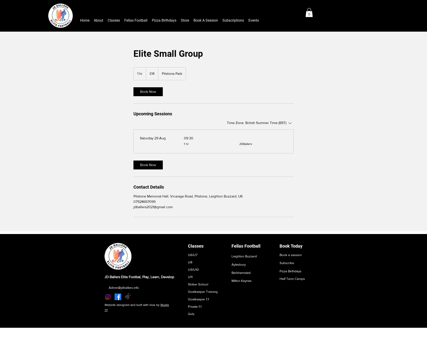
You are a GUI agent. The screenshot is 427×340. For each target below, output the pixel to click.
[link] (148, 91)
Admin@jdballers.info (124, 287)
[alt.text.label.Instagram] (108, 296)
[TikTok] (128, 296)
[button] (309, 12)
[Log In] (317, 13)
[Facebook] (118, 296)
